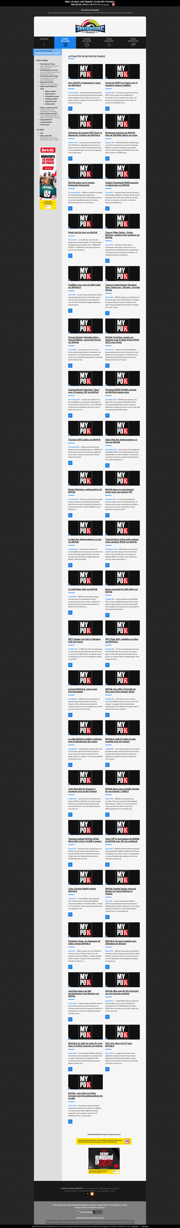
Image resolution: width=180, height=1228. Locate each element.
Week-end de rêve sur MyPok (82, 232)
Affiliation (92, 1191)
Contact (112, 1191)
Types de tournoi (51, 101)
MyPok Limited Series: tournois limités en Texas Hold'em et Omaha (120, 891)
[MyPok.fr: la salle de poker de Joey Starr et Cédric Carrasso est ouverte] (85, 1032)
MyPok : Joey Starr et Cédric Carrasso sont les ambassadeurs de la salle (85, 1096)
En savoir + (135, 1226)
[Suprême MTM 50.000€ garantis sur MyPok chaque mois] (122, 378)
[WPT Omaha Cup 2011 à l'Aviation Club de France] (85, 627)
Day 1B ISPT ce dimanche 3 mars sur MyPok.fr (84, 84)
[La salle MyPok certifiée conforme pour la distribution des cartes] (85, 727)
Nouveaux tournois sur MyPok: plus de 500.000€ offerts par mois (121, 133)
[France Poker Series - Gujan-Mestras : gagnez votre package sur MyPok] (122, 221)
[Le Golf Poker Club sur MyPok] (85, 578)
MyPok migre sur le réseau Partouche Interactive (81, 183)
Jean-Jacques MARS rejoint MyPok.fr (82, 889)
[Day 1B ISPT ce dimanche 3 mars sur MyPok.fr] (85, 71)
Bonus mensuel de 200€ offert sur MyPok (121, 590)
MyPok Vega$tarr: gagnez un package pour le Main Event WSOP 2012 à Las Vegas (122, 340)
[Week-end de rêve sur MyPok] (85, 221)
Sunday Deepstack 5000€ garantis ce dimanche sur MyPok (121, 183)
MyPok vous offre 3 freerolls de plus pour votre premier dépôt (120, 690)
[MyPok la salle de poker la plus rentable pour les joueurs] (122, 727)
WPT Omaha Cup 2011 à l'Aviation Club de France (84, 640)
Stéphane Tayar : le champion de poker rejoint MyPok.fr (84, 942)
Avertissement (83, 1191)
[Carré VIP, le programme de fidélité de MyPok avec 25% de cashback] (122, 827)
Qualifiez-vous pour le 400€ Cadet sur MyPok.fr (84, 286)
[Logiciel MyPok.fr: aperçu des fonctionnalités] (85, 677)
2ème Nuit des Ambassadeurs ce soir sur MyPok (121, 440)
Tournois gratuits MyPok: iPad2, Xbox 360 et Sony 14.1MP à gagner (85, 840)
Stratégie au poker (51, 99)
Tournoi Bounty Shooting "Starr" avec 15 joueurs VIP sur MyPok (84, 390)
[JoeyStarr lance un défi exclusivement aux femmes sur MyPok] (85, 979)
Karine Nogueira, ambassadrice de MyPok (85, 490)
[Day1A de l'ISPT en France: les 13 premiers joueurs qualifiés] (122, 71)
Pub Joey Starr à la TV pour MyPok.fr (118, 1044)
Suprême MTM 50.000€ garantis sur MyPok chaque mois (120, 390)
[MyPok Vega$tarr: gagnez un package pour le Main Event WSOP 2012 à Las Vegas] (122, 326)
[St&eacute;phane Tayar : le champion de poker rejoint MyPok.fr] (85, 929)
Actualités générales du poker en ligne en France (104, 1134)
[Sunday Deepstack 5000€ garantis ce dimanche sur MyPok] (122, 171)
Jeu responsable (103, 1191)
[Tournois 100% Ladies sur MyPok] (85, 428)
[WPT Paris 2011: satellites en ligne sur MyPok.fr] (122, 627)
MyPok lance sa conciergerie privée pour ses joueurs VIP (119, 490)
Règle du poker (50, 94)
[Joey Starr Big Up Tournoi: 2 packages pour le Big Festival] (85, 777)
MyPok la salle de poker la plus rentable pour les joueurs (120, 740)
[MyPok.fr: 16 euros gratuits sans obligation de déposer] (122, 929)
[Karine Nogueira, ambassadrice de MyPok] (85, 478)
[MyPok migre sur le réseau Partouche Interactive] (85, 171)
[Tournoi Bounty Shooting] (70, 415)
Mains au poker (50, 91)
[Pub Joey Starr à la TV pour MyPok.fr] (122, 1032)
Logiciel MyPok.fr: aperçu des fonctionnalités (82, 690)
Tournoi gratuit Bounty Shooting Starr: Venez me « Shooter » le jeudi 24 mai (122, 287)
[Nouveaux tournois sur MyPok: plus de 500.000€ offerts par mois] (122, 121)
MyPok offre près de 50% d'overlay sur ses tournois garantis (122, 992)
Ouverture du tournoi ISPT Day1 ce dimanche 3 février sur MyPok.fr (85, 133)
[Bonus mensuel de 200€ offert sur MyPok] (122, 578)
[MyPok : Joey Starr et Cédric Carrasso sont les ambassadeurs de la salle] (85, 1081)
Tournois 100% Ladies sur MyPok (84, 439)
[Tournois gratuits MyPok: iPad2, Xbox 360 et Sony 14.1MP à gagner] (85, 827)
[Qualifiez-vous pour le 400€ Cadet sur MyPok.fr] (85, 273)
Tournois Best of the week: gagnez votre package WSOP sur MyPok (122, 540)
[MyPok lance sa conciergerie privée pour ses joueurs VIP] (122, 478)
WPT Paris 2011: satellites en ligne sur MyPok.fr (121, 640)
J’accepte (145, 1226)
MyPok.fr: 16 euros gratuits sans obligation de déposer (120, 942)
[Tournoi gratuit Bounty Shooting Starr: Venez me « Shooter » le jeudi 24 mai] (122, 273)
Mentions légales (71, 1191)
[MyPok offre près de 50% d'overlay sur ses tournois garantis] (122, 979)
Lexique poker (50, 104)
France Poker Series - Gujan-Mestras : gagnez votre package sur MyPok (122, 235)
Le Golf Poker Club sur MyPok (82, 589)
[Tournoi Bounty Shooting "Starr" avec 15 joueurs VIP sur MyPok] (85, 378)
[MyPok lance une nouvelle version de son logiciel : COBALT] (122, 777)
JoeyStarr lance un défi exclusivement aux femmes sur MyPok (83, 993)
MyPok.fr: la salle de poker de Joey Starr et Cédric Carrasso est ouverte (85, 1044)
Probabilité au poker (52, 96)
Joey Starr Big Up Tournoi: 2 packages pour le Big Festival (82, 790)
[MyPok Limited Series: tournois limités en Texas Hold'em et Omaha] (122, 877)
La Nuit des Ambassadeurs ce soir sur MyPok (84, 540)
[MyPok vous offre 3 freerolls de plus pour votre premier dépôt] (122, 677)
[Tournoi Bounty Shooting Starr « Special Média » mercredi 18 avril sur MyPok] (85, 326)
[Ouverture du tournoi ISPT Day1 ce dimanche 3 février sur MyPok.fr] (85, 121)
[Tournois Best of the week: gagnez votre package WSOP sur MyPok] (122, 528)
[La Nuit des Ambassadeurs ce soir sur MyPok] (85, 528)
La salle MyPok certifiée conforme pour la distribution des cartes (85, 740)
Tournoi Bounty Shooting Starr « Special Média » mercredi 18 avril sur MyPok (84, 340)
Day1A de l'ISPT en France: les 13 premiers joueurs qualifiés (121, 84)
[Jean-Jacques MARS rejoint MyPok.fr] (85, 877)
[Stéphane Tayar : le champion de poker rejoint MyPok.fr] (70, 967)
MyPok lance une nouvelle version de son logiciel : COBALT (122, 790)
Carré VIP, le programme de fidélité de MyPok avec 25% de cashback (122, 840)
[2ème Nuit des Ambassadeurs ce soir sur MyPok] (122, 428)
